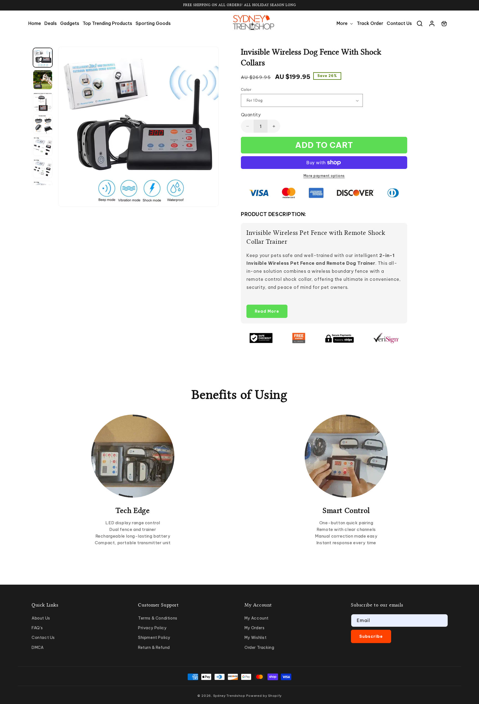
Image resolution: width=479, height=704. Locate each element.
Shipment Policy (154, 637)
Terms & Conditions (157, 618)
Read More (267, 311)
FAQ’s (37, 627)
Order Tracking (259, 647)
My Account (256, 618)
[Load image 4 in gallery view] (42, 124)
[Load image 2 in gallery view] (42, 79)
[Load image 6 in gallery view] (42, 168)
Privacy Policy (152, 627)
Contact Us (43, 637)
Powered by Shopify (264, 696)
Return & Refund (154, 647)
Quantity (251, 114)
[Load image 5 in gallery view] (42, 146)
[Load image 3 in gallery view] (42, 102)
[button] (345, 23)
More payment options (324, 176)
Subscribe (371, 636)
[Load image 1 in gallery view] (42, 57)
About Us (41, 618)
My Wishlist (255, 637)
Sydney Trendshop (229, 696)
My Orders (254, 627)
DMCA (38, 647)
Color (246, 89)
